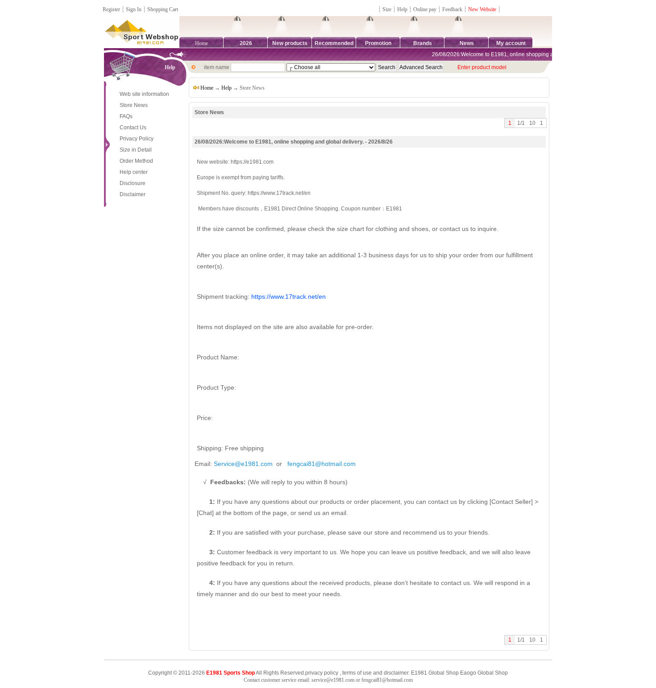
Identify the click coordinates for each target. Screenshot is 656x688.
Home (201, 43)
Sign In (133, 9)
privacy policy (321, 673)
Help (402, 9)
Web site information (144, 94)
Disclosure (132, 183)
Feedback (453, 9)
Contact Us (133, 127)
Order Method (136, 161)
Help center (134, 172)
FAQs (126, 116)
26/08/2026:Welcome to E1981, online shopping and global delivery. (510, 54)
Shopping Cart (162, 9)
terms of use (357, 673)
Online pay (424, 9)
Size (386, 9)
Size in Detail (136, 150)
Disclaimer (132, 194)
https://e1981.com (252, 162)
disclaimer (396, 673)
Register (111, 9)
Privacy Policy (137, 139)
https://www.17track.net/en (279, 193)
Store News (134, 105)
